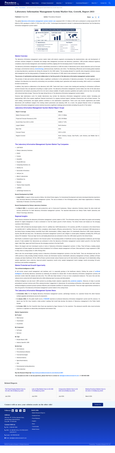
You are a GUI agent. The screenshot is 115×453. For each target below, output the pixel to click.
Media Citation (35, 429)
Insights (34, 421)
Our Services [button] (68, 3)
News (33, 423)
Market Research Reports (38, 412)
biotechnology (39, 69)
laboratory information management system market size (38, 21)
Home (27, 3)
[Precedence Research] (10, 3)
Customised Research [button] (82, 3)
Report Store (35, 3)
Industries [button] (59, 3)
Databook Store (36, 415)
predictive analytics (76, 281)
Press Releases (36, 418)
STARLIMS (46, 299)
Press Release (22, 7)
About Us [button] (94, 3)
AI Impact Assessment (47, 3)
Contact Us (103, 3)
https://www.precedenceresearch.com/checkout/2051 (47, 373)
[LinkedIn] (92, 17)
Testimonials (35, 426)
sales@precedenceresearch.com (69, 375)
